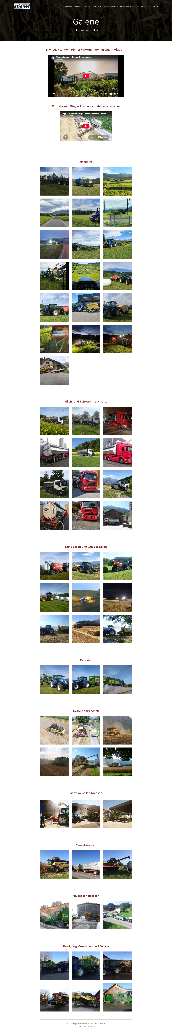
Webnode (91, 1026)
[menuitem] (68, 6)
